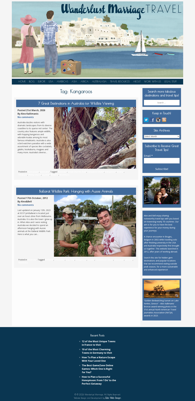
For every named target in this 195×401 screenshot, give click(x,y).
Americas (62, 81)
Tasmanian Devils (104, 259)
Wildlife (54, 174)
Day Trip (70, 259)
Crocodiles (60, 259)
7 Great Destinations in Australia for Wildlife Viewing (76, 103)
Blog (32, 81)
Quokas (46, 174)
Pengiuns (22, 174)
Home (22, 81)
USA (51, 81)
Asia (74, 81)
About (137, 81)
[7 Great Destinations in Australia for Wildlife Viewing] (95, 138)
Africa (85, 81)
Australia (44, 171)
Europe (41, 81)
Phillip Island (34, 174)
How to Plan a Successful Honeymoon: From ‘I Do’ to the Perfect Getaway (99, 380)
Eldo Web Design (113, 398)
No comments (26, 117)
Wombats (64, 174)
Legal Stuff (170, 81)
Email (148, 155)
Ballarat (49, 259)
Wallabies (119, 259)
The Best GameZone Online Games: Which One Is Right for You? (97, 369)
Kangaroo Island (96, 171)
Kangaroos (110, 171)
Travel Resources (120, 81)
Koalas (120, 171)
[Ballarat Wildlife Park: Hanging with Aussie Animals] (95, 226)
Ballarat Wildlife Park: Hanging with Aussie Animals (76, 191)
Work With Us (152, 81)
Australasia (99, 81)
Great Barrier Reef (77, 171)
